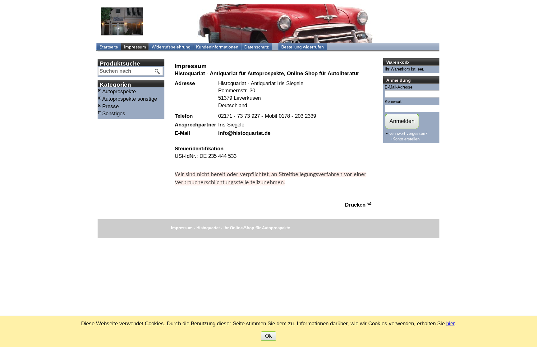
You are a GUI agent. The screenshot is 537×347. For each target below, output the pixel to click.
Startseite (108, 46)
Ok (268, 336)
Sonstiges (113, 113)
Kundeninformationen (217, 46)
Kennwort (393, 101)
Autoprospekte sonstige (129, 99)
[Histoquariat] (122, 21)
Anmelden (402, 121)
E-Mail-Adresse (398, 87)
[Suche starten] (157, 71)
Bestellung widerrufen (302, 46)
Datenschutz (256, 46)
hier (450, 323)
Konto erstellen (406, 139)
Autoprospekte (119, 91)
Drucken (355, 205)
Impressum (135, 46)
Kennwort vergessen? (407, 133)
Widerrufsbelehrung (171, 46)
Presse (110, 106)
